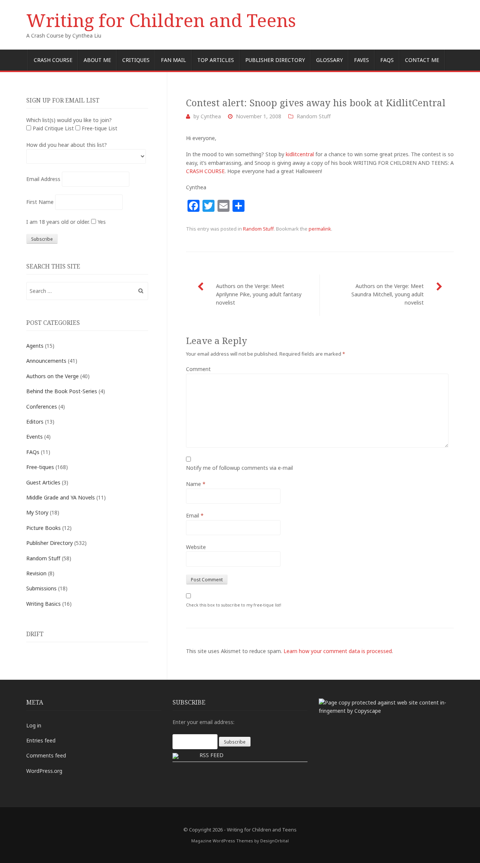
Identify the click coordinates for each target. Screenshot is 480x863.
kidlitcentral (300, 154)
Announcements (46, 360)
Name (196, 483)
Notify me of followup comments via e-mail (239, 467)
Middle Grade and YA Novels (60, 497)
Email (195, 515)
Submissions (41, 588)
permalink (320, 228)
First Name (40, 201)
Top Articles (215, 59)
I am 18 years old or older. (58, 221)
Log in (33, 725)
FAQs (387, 59)
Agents (35, 345)
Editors (35, 421)
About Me (97, 59)
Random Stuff (314, 116)
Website (196, 547)
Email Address (43, 179)
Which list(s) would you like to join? (69, 120)
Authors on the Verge (52, 376)
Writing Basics (43, 603)
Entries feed (41, 740)
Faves (361, 59)
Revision (36, 573)
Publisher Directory (275, 59)
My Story (37, 512)
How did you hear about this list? (66, 144)
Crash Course (53, 59)
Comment (198, 369)
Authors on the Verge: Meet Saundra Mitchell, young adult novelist (387, 294)
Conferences (41, 406)
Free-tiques (40, 467)
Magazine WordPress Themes (222, 840)
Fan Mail (173, 59)
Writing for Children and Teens (161, 20)
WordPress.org (44, 770)
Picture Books (43, 527)
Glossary (329, 59)
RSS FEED (212, 755)
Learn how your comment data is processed (338, 651)
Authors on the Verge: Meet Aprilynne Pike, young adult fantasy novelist (259, 294)
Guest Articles (43, 482)
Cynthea (211, 116)
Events (34, 436)
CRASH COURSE (205, 171)
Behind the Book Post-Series (61, 391)
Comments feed (46, 755)
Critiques (136, 59)
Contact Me (422, 59)
